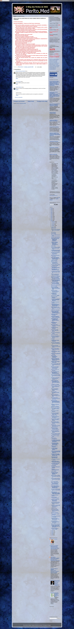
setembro (53, 225)
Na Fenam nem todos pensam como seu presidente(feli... (55, 367)
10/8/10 (17, 89)
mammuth (40, 625)
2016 (52, 212)
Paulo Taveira (18, 81)
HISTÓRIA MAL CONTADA (54, 147)
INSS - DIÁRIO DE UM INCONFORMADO (54, 483)
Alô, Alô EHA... (53, 232)
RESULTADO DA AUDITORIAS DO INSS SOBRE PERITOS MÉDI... (55, 493)
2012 (52, 217)
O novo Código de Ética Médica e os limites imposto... (55, 419)
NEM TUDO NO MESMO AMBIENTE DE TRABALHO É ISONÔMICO (55, 239)
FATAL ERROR (53, 471)
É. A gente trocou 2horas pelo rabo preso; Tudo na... (55, 272)
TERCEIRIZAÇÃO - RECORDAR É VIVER (55, 269)
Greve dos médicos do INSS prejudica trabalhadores (55, 500)
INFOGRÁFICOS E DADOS (54, 64)
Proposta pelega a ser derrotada (55, 370)
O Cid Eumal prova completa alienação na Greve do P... (55, 398)
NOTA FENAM (53, 233)
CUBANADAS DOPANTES (54, 141)
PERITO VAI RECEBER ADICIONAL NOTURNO (55, 278)
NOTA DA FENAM (54, 286)
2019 (52, 208)
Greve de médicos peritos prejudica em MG (55, 265)
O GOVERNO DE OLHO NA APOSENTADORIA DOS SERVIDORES (55, 441)
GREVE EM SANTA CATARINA (54, 315)
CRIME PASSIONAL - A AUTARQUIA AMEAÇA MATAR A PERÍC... (55, 305)
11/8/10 (17, 95)
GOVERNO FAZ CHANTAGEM (54, 294)
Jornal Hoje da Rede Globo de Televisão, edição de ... (55, 510)
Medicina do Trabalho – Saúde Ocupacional (55, 546)
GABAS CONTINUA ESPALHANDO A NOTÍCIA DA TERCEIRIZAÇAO (54, 243)
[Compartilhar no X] (39, 67)
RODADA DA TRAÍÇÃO (55, 406)
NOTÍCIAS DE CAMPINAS (55, 276)
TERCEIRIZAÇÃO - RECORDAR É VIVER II (55, 267)
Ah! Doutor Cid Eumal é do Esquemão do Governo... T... (55, 378)
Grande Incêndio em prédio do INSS (54, 529)
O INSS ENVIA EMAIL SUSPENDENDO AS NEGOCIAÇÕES (54, 444)
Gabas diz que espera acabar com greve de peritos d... (55, 349)
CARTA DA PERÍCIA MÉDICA (54, 59)
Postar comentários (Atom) (21, 103)
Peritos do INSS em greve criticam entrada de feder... (55, 386)
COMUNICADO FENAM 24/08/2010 (55, 341)
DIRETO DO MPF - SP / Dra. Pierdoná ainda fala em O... (55, 308)
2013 (52, 216)
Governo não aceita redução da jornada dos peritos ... (55, 346)
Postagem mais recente (19, 101)
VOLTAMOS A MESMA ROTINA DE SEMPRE (55, 283)
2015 (52, 213)
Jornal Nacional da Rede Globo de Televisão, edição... (55, 503)
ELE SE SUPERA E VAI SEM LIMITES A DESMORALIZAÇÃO (55, 372)
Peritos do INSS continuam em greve (55, 497)
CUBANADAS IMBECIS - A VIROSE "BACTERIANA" (54, 120)
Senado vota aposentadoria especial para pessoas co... (55, 425)
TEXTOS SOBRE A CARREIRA (54, 65)
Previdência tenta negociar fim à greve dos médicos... (55, 417)
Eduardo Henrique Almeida (20, 71)
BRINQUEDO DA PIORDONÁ (54, 323)
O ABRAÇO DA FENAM (55, 384)
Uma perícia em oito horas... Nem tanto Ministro (54, 330)
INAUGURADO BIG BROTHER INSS (54, 457)
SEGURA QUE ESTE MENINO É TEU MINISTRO (54, 473)
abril (52, 534)
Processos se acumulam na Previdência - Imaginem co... (55, 253)
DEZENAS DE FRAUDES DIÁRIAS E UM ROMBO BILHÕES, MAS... (55, 455)
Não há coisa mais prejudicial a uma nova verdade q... (55, 325)
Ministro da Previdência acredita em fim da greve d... (55, 337)
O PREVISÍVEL (53, 465)
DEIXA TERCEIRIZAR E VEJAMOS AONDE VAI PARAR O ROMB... (55, 258)
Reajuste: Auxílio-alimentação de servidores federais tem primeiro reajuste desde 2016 (55, 571)
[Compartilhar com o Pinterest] (41, 67)
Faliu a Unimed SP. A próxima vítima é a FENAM (54, 389)
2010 (52, 220)
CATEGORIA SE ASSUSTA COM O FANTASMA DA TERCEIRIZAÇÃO (55, 280)
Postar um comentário (18, 97)
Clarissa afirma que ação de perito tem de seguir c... (55, 479)
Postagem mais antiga (42, 101)
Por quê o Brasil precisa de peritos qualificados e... (55, 343)
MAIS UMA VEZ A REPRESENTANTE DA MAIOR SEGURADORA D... (55, 401)
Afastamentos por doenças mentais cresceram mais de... (55, 428)
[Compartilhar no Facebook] (40, 67)
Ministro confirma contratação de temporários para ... (55, 262)
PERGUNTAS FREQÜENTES (54, 63)
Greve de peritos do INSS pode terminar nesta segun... (55, 248)
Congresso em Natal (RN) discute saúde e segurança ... (55, 506)
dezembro (53, 221)
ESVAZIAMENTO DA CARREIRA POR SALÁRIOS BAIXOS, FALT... (55, 320)
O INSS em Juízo (54, 508)
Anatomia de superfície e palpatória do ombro (57, 595)
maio (52, 533)
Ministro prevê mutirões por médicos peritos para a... (55, 408)
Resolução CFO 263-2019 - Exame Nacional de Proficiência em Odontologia (55, 559)
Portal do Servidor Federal (55, 580)
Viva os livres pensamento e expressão (55, 516)
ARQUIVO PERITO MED (53, 60)
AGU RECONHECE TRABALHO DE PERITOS (54, 449)
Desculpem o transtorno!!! (55, 284)
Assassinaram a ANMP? (55, 295)
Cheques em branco (54, 512)
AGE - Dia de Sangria (54, 484)
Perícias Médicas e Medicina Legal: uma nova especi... (55, 519)
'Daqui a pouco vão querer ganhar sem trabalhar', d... (55, 230)
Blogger (49, 625)
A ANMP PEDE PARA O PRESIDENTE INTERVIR (55, 461)
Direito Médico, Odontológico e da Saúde (55, 557)
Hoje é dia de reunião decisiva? (55, 411)
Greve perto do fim (54, 334)
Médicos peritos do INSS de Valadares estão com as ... (55, 476)
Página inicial (31, 101)
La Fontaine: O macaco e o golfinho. (55, 459)
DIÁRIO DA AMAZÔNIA (53, 154)
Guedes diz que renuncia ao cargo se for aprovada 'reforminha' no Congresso (57, 583)
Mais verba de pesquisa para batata (55, 256)
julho (52, 530)
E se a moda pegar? (54, 481)
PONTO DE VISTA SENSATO (54, 297)
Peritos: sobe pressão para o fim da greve (55, 274)
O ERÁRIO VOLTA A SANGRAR (54, 328)
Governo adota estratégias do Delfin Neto (55, 392)
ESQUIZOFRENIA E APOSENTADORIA (53, 113)
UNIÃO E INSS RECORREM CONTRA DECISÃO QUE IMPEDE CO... (55, 452)
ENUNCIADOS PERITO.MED (54, 66)
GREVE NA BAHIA (54, 260)
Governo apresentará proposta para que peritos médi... (55, 414)
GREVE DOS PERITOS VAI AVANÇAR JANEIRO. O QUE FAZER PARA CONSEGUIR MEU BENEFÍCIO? (55, 134)
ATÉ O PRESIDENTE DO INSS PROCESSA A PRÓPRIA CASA (55, 487)
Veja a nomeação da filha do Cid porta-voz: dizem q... (55, 375)
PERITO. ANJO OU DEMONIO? (54, 446)
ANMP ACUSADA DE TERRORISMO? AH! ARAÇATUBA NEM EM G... (55, 382)
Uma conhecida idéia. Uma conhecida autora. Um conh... (55, 364)
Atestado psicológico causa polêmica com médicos (55, 431)
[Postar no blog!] (38, 67)
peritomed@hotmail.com (53, 195)
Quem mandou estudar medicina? (55, 514)
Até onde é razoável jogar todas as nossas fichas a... (55, 490)
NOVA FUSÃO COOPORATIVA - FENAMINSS (54, 356)
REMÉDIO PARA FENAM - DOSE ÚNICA (55, 362)
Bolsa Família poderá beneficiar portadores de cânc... (55, 422)
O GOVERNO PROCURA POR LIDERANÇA (55, 464)
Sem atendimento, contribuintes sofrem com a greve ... (55, 522)
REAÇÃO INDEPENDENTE (55, 237)
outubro (52, 224)
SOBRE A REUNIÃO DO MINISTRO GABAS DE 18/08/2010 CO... (55, 359)
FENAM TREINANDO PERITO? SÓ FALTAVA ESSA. (55, 288)
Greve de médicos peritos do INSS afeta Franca (55, 434)
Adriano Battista (18, 87)
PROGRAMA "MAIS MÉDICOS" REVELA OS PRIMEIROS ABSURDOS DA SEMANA (55, 105)
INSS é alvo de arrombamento (54, 438)
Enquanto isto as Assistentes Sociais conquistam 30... (55, 291)
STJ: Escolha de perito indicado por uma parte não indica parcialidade (55, 548)
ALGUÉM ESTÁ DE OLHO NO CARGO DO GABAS (55, 250)
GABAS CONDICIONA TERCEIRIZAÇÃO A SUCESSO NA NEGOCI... (55, 312)
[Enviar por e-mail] (37, 67)
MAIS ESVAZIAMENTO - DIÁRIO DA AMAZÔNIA (55, 317)
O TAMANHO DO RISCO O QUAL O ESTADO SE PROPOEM (55, 300)
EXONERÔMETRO (53, 69)
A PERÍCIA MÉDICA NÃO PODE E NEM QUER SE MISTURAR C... (55, 526)
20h (59, 197)
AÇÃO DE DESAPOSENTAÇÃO (55, 469)
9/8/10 (17, 78)
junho (52, 532)
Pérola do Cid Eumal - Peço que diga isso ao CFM (55, 395)
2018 (52, 209)
